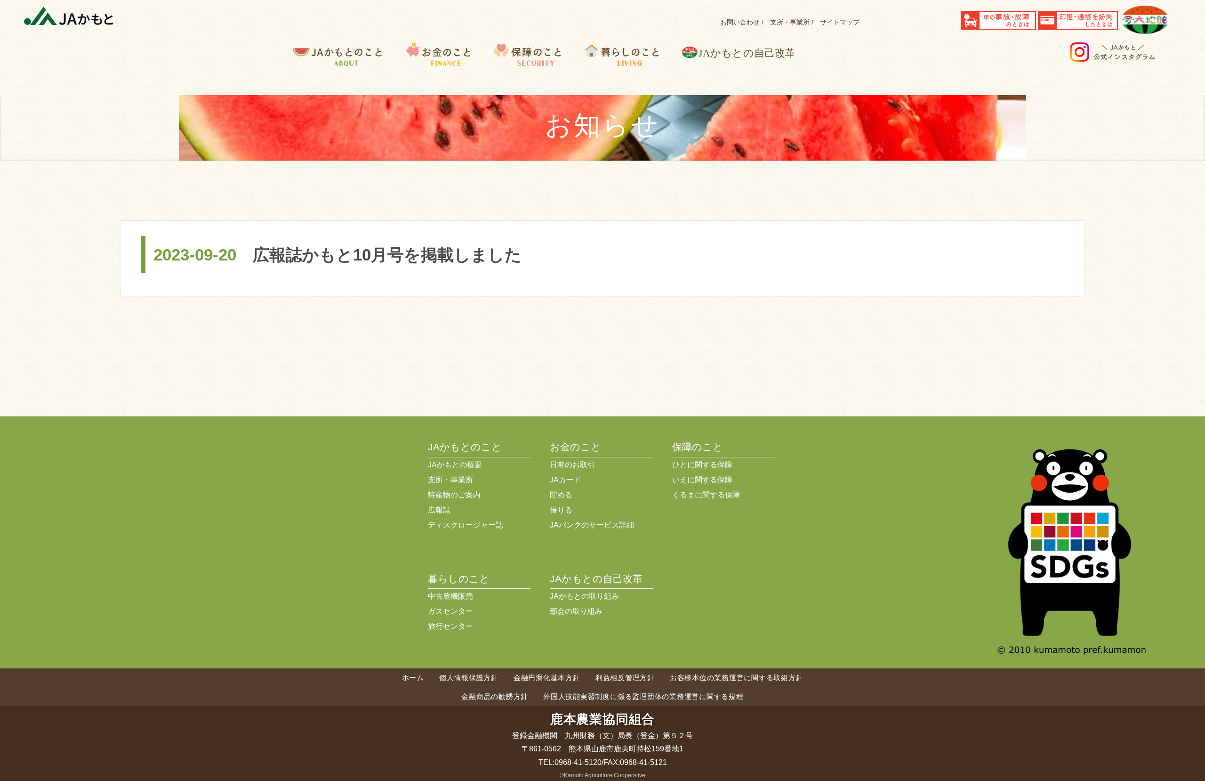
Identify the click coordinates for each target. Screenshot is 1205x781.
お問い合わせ (740, 22)
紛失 (1078, 20)
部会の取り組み (576, 611)
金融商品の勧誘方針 (494, 696)
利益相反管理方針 (625, 678)
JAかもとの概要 (455, 465)
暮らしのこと (631, 68)
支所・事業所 (790, 22)
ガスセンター (450, 611)
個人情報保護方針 (468, 678)
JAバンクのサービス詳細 (592, 525)
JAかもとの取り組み (584, 596)
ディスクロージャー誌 (465, 525)
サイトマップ (840, 22)
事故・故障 (998, 20)
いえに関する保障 (702, 480)
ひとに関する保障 (702, 465)
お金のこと (447, 68)
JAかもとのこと (349, 68)
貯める (561, 495)
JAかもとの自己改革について (744, 68)
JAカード (565, 480)
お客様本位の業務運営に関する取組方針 (736, 678)
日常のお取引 (572, 465)
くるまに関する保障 (706, 495)
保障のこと (537, 68)
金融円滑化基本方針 (547, 678)
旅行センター (450, 626)
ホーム (413, 678)
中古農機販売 (450, 596)
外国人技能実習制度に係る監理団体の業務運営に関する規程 (643, 696)
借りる (561, 510)
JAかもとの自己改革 (596, 578)
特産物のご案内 (454, 495)
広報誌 (439, 510)
